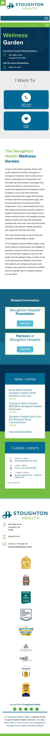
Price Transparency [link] (36, 722)
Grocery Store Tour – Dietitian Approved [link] (28, 476)
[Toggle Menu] (46, 18)
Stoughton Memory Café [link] (26, 461)
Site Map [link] (40, 720)
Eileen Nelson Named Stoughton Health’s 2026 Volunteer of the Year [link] (22, 393)
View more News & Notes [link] (20, 432)
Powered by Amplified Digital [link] (18, 717)
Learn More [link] (25, 323)
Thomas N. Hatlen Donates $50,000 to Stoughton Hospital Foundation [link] (25, 406)
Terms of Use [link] (22, 722)
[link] (3, 3)
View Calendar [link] (13, 482)
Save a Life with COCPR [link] (25, 468)
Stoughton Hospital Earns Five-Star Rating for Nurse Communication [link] (25, 419)
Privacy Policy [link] (9, 722)
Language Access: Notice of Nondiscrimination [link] (25, 725)
